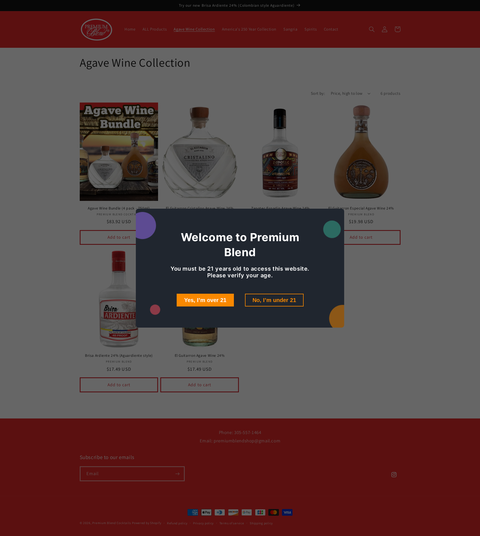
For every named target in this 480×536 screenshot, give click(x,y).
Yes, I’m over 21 (205, 300)
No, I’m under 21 (274, 300)
